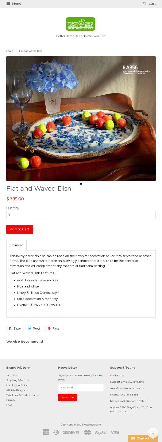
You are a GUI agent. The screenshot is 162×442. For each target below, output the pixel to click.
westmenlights (92, 424)
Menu (16, 3)
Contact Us (117, 375)
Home (9, 51)
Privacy (10, 399)
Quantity (12, 208)
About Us (12, 375)
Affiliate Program (17, 390)
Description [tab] (16, 244)
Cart (152, 3)
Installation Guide (17, 385)
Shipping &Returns (17, 380)
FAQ (9, 404)
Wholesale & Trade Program (23, 395)
